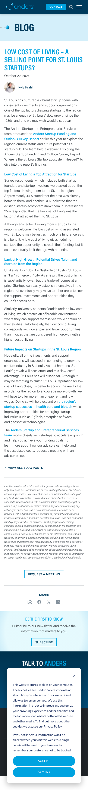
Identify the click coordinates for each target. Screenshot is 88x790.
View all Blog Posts (25, 467)
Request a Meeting (44, 574)
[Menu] (79, 7)
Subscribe (44, 642)
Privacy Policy (53, 726)
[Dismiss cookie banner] (73, 676)
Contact (56, 7)
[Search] (71, 7)
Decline (44, 772)
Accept (44, 761)
